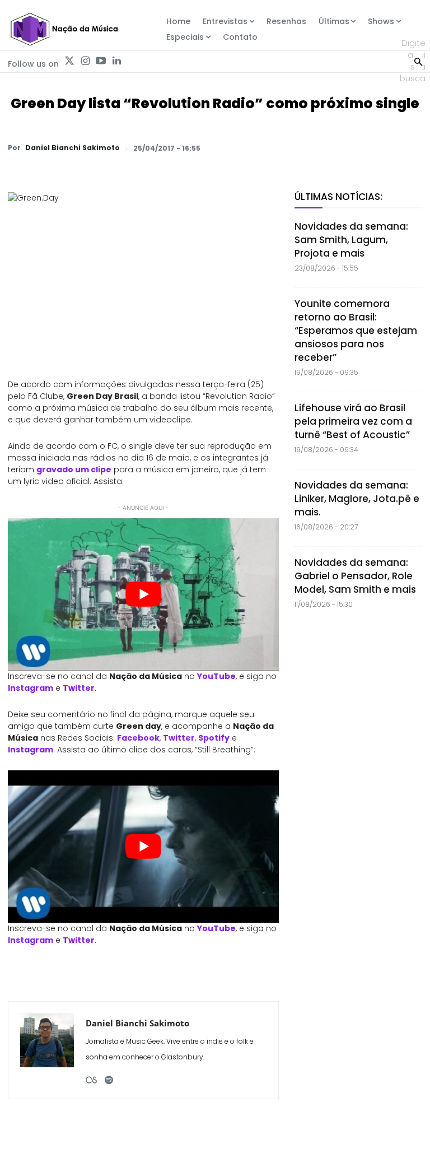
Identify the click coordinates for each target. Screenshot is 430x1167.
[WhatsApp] (255, 148)
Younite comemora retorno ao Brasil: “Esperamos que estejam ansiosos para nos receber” (356, 330)
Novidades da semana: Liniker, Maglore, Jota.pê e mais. (357, 498)
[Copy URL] (384, 148)
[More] (410, 148)
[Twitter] (69, 61)
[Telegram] (332, 148)
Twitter (79, 688)
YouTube (216, 676)
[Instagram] (85, 61)
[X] (281, 148)
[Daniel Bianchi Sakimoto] (47, 1050)
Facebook (138, 737)
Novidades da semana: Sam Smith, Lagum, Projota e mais (351, 240)
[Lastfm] (91, 1075)
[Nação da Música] (64, 29)
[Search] (418, 60)
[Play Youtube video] (143, 594)
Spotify (214, 737)
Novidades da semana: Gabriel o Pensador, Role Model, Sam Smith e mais (355, 576)
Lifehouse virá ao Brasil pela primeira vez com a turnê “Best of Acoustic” (353, 421)
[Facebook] (307, 148)
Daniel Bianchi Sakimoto (72, 148)
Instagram (30, 688)
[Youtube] (101, 61)
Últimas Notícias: (338, 196)
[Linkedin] (116, 61)
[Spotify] (109, 1075)
